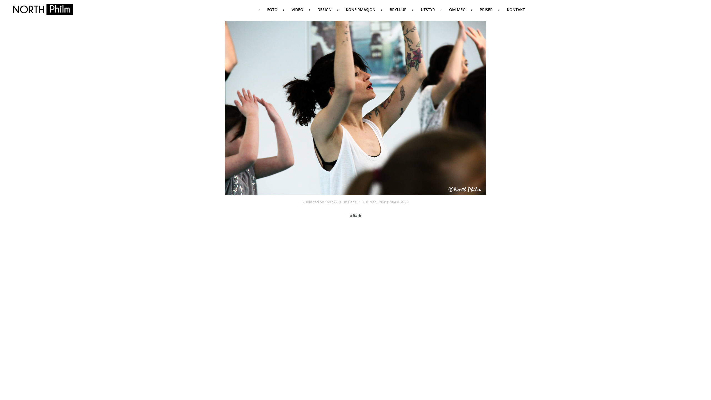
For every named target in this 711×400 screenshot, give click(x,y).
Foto (272, 9)
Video (297, 9)
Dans (352, 201)
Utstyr (428, 9)
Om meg (457, 9)
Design (324, 9)
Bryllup (398, 9)
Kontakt (516, 9)
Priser (486, 9)
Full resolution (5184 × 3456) (386, 201)
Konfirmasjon (360, 9)
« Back (355, 215)
